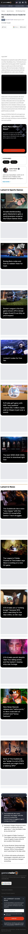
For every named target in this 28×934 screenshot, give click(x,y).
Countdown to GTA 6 (19, 5)
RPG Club (10, 5)
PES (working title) (20, 11)
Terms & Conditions (10, 924)
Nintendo (6, 162)
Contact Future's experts (8, 893)
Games (3, 11)
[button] (25, 2)
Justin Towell (10, 19)
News (3, 19)
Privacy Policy (17, 923)
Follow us (16, 27)
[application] (14, 83)
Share (5, 27)
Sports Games (10, 11)
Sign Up (14, 918)
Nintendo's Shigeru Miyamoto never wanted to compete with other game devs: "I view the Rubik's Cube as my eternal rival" (15, 828)
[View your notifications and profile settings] (22, 2)
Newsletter (24, 27)
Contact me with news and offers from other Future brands (13, 914)
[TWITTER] (19, 169)
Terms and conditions (7, 890)
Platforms (13, 162)
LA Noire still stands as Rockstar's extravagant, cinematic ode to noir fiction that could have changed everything (14, 858)
